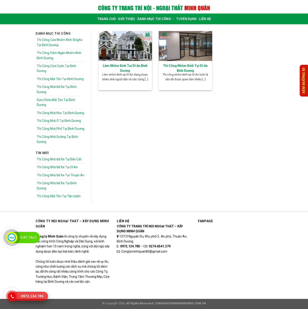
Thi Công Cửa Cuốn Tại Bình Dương (56, 68)
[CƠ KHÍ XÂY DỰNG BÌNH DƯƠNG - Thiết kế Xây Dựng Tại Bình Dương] (154, 8)
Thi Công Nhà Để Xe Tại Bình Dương (57, 89)
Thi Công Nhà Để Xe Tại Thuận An (60, 175)
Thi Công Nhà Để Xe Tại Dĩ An (57, 167)
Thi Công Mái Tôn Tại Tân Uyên (58, 196)
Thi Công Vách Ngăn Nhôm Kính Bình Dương (59, 55)
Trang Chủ (106, 19)
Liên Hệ (205, 19)
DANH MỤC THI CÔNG (154, 19)
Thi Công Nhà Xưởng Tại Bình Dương (57, 139)
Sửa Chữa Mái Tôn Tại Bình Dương (56, 102)
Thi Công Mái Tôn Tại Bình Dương (60, 79)
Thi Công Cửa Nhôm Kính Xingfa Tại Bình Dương (59, 42)
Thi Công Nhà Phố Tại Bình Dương (60, 128)
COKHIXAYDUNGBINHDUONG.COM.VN (180, 303)
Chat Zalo (28, 237)
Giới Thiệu (126, 19)
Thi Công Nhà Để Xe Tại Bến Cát (59, 159)
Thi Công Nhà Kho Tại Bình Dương (60, 113)
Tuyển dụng (186, 19)
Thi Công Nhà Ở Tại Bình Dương (59, 121)
